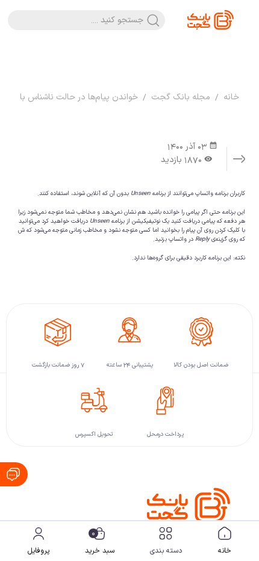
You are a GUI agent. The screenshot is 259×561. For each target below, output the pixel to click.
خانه (224, 550)
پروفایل (38, 550)
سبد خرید (99, 542)
